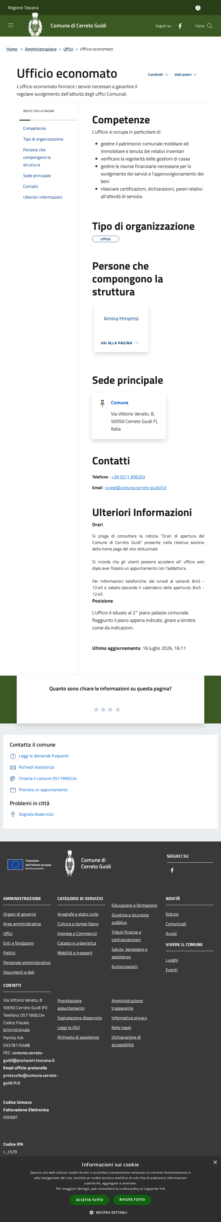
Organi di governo (19, 914)
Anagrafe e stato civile (77, 914)
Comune (119, 402)
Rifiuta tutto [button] (132, 1199)
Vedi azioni (183, 74)
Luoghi (172, 960)
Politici (9, 952)
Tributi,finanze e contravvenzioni (126, 936)
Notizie (172, 914)
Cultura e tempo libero (77, 923)
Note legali (121, 1027)
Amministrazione (41, 49)
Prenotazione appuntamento (70, 1004)
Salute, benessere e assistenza (129, 953)
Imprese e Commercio (77, 933)
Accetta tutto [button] (89, 1200)
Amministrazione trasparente (127, 1004)
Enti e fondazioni (18, 943)
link (162, 1188)
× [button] (215, 1162)
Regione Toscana (23, 7)
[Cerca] (209, 26)
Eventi (172, 969)
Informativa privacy (129, 1018)
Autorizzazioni (125, 966)
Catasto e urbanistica (76, 943)
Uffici (68, 49)
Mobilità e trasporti (74, 952)
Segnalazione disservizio (79, 1018)
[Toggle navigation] (11, 25)
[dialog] (110, 1189)
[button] (110, 1212)
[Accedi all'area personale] (198, 8)
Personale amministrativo (26, 962)
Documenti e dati (18, 972)
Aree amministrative (22, 923)
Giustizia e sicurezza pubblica (130, 919)
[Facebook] (177, 25)
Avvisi (171, 933)
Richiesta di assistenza (78, 1037)
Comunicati (176, 923)
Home (11, 49)
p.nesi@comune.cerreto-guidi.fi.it (135, 487)
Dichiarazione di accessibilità (126, 1041)
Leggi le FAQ (68, 1027)
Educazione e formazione (134, 905)
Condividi (156, 74)
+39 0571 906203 (128, 477)
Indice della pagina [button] (38, 110)
